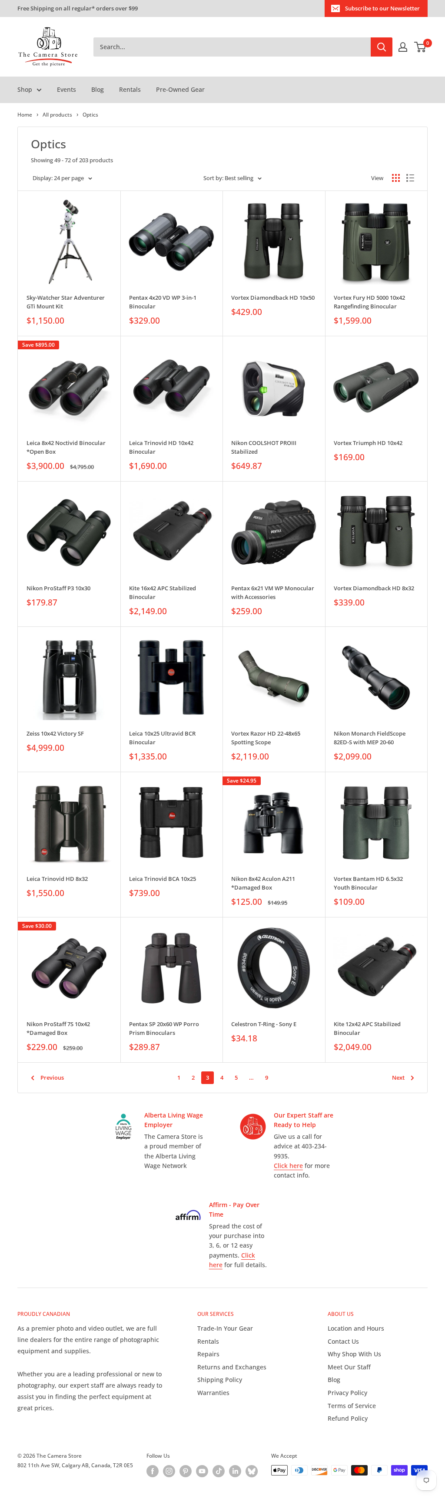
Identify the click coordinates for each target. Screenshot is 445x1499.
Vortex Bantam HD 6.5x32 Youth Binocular (368, 883)
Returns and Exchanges (231, 1367)
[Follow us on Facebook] (152, 1471)
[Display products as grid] (396, 178)
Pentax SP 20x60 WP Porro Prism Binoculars (164, 1028)
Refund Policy (348, 1418)
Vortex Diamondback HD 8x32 (374, 588)
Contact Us (343, 1341)
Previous (52, 1077)
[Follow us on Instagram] (169, 1471)
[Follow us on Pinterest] (185, 1471)
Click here (288, 1165)
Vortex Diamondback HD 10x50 (273, 297)
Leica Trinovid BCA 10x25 (162, 879)
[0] (420, 47)
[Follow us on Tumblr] (252, 1471)
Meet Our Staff (349, 1367)
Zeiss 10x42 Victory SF (55, 733)
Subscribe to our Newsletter (382, 8)
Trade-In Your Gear (225, 1328)
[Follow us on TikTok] (219, 1471)
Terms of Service (352, 1406)
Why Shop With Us (354, 1354)
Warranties (213, 1393)
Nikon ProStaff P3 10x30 (58, 588)
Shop (24, 89)
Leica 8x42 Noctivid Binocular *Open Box (66, 447)
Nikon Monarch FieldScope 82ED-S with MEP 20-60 (369, 737)
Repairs (208, 1354)
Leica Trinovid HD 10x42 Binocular (161, 447)
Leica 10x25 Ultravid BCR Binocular (162, 737)
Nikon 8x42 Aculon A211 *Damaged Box (263, 883)
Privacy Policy (347, 1393)
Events (66, 89)
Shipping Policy (219, 1379)
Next (398, 1077)
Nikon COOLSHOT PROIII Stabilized (263, 447)
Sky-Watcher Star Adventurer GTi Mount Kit (66, 302)
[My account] (403, 47)
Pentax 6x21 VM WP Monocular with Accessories (272, 592)
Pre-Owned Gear (180, 89)
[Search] (381, 47)
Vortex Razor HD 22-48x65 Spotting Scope (265, 737)
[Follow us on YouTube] (202, 1471)
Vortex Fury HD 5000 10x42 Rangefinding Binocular (369, 302)
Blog (97, 89)
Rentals (130, 89)
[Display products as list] (410, 178)
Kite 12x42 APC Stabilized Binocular (367, 1028)
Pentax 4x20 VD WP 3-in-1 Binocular (162, 302)
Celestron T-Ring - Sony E (263, 1024)
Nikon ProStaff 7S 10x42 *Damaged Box (58, 1028)
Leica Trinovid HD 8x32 (57, 879)
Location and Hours (356, 1328)
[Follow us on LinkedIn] (235, 1471)
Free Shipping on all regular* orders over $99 (77, 8)
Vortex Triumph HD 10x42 (368, 443)
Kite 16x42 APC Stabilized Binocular (162, 592)
